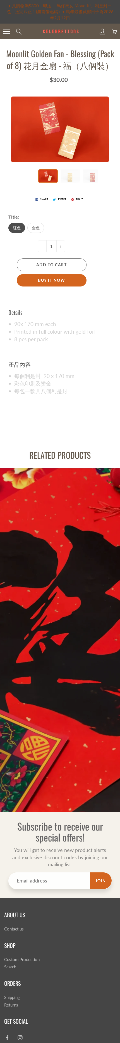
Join (100, 880)
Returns (11, 1005)
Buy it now (51, 280)
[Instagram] (20, 1037)
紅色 (17, 227)
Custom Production (22, 959)
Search (10, 966)
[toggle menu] (6, 31)
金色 (36, 227)
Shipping (12, 997)
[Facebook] (7, 1037)
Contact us (14, 929)
